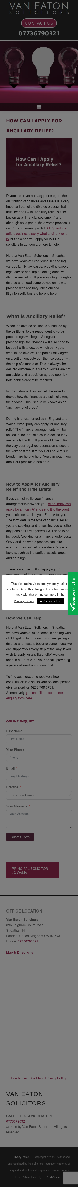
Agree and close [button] (50, 601)
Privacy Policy (24, 601)
